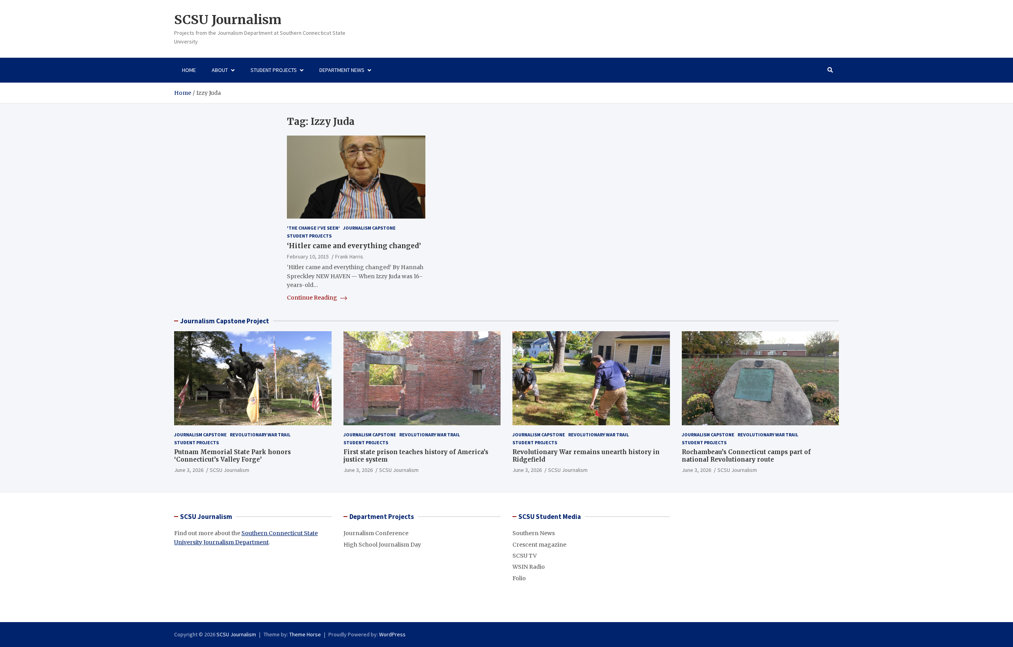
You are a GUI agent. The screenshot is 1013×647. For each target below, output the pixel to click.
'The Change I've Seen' (313, 228)
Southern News (533, 533)
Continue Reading (312, 297)
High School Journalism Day (382, 544)
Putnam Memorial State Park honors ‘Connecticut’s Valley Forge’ (232, 456)
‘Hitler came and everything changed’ (354, 245)
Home (189, 70)
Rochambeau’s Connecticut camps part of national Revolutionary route (746, 456)
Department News (341, 70)
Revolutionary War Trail (260, 435)
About (220, 70)
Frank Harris (349, 256)
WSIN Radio (528, 566)
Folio (519, 578)
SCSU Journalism (227, 20)
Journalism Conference (375, 533)
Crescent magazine (539, 544)
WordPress (392, 634)
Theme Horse (305, 634)
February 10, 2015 (308, 256)
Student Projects (273, 70)
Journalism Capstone (369, 228)
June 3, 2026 (188, 469)
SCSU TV (524, 555)
